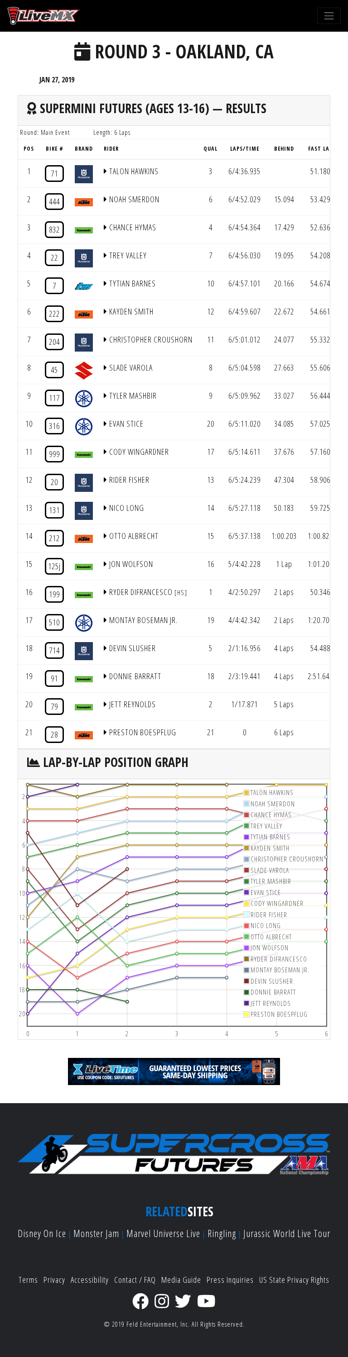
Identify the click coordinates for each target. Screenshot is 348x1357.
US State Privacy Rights (294, 1279)
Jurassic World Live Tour (286, 1233)
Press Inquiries (230, 1279)
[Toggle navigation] (329, 16)
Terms (28, 1279)
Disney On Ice (42, 1233)
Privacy (54, 1279)
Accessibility (90, 1279)
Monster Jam (96, 1233)
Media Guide (181, 1279)
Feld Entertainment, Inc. (158, 1324)
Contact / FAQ (135, 1279)
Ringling (222, 1233)
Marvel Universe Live (163, 1233)
